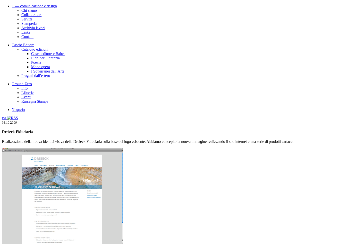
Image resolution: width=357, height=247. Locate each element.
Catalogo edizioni (34, 49)
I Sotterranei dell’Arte (47, 71)
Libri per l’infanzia (45, 58)
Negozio (18, 110)
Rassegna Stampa (34, 101)
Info (24, 88)
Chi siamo (29, 10)
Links (25, 32)
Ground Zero (22, 84)
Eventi (26, 97)
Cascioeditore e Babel (48, 54)
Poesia (36, 62)
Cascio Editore (23, 45)
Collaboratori (31, 15)
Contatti (27, 37)
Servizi (26, 19)
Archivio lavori (33, 28)
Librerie (27, 93)
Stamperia (29, 23)
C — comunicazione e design (34, 6)
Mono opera (40, 67)
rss (4, 118)
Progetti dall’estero (35, 75)
